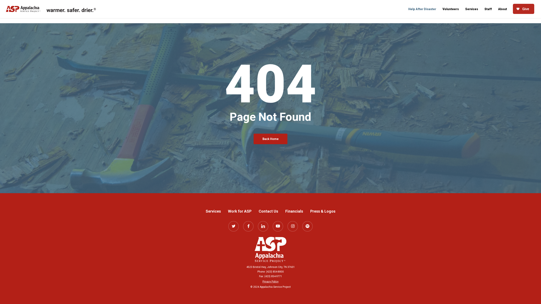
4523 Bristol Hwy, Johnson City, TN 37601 (270, 267)
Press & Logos (322, 211)
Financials (294, 211)
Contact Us (268, 211)
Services (213, 211)
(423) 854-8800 (275, 271)
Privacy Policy (270, 281)
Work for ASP (239, 211)
